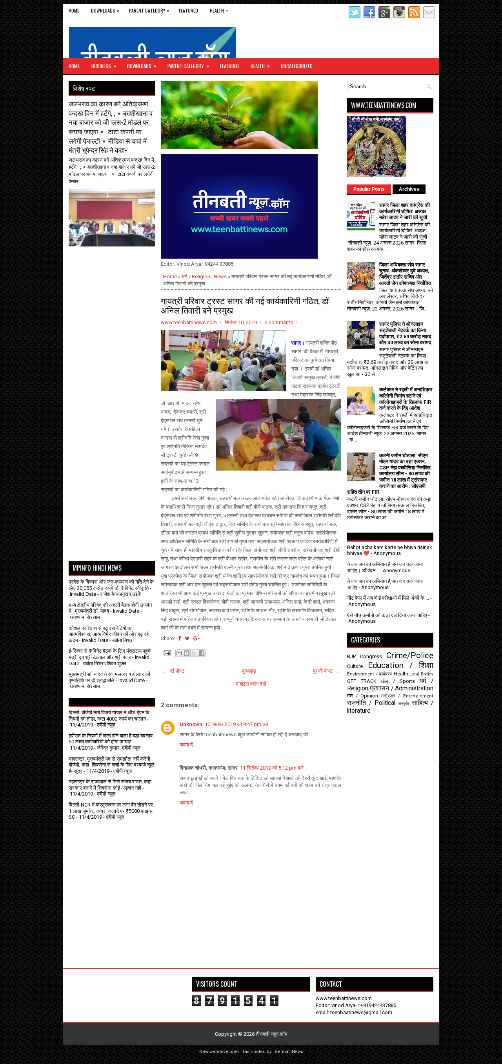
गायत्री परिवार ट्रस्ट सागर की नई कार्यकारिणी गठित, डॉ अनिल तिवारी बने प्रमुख (245, 305)
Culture (355, 666)
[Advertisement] (114, 266)
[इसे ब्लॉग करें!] (187, 653)
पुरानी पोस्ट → (326, 671)
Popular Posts (369, 189)
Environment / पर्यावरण (369, 674)
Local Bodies (421, 674)
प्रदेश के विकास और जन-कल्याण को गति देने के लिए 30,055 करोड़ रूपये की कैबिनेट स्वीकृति (111, 585)
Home (74, 10)
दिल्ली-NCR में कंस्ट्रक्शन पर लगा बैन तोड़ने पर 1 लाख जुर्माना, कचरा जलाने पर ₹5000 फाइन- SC (111, 811)
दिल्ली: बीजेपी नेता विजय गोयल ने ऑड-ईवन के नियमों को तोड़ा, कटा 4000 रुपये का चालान (109, 716)
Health (219, 10)
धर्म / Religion (196, 276)
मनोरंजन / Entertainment (407, 696)
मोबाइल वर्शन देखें (251, 684)
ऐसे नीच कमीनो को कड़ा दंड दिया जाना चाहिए (387, 615)
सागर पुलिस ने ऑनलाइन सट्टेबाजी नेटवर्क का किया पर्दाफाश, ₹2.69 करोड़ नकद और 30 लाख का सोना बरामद (405, 333)
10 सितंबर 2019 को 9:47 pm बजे (236, 724)
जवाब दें (186, 745)
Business (103, 66)
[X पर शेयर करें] (194, 653)
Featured (188, 10)
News (220, 276)
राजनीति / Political (371, 702)
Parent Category (149, 10)
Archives (409, 189)
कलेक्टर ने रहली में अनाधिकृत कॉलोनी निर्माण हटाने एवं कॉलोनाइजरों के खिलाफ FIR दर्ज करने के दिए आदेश (405, 399)
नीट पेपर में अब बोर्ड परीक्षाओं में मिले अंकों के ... (388, 598)
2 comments (279, 322)
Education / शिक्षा (400, 665)
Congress (371, 656)
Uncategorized (297, 66)
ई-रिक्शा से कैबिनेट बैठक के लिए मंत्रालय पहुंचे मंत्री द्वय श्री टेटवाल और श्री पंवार (110, 654)
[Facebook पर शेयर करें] (202, 653)
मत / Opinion (362, 696)
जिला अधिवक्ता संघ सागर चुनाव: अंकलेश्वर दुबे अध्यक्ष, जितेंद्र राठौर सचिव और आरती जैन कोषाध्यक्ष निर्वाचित (405, 274)
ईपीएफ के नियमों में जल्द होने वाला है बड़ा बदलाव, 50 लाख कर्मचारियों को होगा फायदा (111, 739)
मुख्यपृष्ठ (249, 671)
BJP (351, 656)
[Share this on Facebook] (179, 638)
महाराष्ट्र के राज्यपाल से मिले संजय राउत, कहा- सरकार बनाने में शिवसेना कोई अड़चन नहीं (111, 785)
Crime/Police (409, 655)
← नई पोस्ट (173, 671)
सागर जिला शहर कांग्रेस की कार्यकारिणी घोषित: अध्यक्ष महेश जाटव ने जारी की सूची (404, 211)
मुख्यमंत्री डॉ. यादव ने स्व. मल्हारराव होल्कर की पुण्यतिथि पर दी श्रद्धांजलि (109, 677)
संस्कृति (403, 703)
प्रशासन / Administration (401, 688)
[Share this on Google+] (196, 638)
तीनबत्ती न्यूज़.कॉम (271, 1034)
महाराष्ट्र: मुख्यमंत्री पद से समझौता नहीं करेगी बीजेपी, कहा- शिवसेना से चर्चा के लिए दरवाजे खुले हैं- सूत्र (112, 765)
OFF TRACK (361, 681)
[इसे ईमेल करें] (179, 653)
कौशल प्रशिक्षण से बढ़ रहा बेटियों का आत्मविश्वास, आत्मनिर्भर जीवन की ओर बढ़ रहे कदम (109, 634)
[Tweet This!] (187, 638)
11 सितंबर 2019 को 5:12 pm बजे (272, 768)
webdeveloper (224, 1051)
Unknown (191, 724)
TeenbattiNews (288, 1051)
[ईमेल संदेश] (166, 652)
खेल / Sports (398, 681)
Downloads (105, 10)
